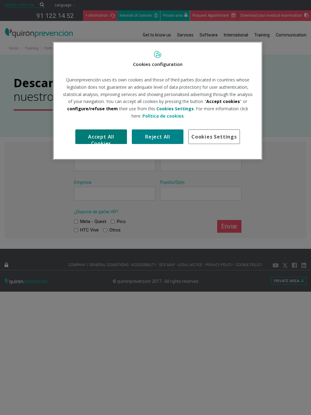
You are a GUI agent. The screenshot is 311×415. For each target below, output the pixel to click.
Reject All (157, 136)
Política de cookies (163, 116)
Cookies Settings (214, 136)
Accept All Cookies (101, 138)
